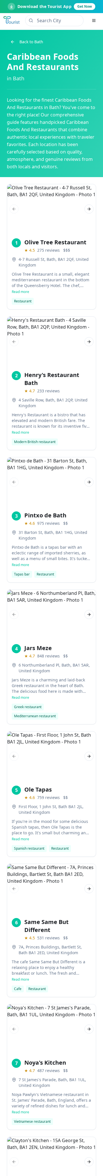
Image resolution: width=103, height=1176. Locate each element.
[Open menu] (94, 20)
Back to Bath (31, 41)
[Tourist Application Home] (12, 20)
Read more (20, 292)
